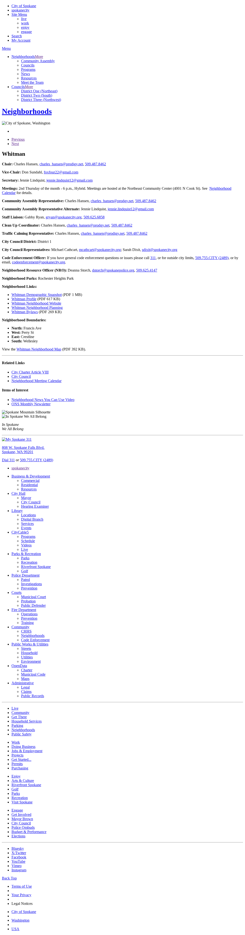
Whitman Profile (23, 299)
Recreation (29, 562)
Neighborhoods (33, 636)
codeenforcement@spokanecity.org (38, 262)
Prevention (29, 588)
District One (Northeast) (39, 91)
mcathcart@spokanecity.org (100, 250)
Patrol (25, 580)
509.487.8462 (95, 164)
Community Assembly (38, 61)
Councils (27, 65)
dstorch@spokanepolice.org (113, 270)
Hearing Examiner (35, 506)
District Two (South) (36, 95)
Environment (31, 661)
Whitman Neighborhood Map (39, 349)
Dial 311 (8, 460)
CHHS (26, 631)
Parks (25, 558)
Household (29, 653)
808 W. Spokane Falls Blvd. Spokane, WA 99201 (23, 449)
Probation (28, 601)
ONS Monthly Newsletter (30, 404)
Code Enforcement (35, 640)
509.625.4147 (146, 270)
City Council (21, 376)
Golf (24, 571)
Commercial (30, 481)
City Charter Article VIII (30, 372)
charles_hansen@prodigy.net (61, 164)
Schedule (28, 541)
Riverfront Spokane (36, 567)
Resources (29, 78)
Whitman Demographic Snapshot (36, 295)
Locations (28, 515)
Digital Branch (32, 519)
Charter (26, 670)
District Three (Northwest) (41, 100)
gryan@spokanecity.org (64, 217)
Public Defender (33, 605)
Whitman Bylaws (24, 312)
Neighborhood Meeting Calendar (36, 381)
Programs (28, 69)
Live (24, 549)
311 (153, 258)
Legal (25, 687)
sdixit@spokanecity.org (159, 250)
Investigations (31, 584)
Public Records (32, 696)
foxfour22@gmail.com (61, 172)
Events (26, 528)
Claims (26, 692)
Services (27, 524)
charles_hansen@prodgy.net (112, 201)
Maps (25, 679)
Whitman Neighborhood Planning (37, 308)
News (25, 74)
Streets (26, 648)
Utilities (27, 657)
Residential (29, 485)
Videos (26, 545)
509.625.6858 (94, 217)
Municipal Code (33, 674)
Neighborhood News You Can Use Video (42, 400)
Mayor (26, 498)
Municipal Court (33, 597)
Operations (29, 614)
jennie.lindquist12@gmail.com (69, 180)
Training (27, 623)
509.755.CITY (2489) (211, 258)
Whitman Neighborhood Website (36, 303)
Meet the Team (32, 82)
